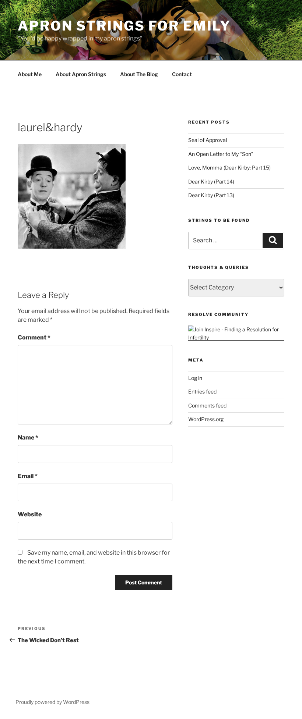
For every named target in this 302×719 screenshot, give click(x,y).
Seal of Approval (207, 140)
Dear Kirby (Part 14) (211, 181)
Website (30, 514)
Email (28, 476)
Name (28, 437)
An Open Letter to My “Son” (220, 154)
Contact (182, 74)
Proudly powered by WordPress (52, 702)
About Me (30, 74)
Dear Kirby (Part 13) (211, 195)
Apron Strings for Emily (124, 26)
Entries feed (202, 391)
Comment (34, 337)
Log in (195, 378)
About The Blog (139, 74)
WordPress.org (206, 419)
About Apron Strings (81, 74)
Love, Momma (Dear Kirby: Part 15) (229, 167)
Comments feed (207, 405)
